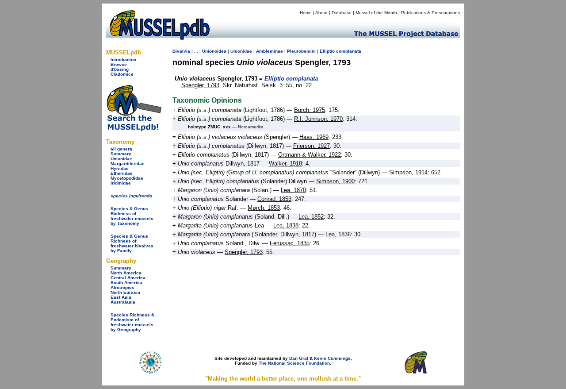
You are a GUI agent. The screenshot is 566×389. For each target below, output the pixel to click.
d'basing (120, 69)
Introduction (123, 59)
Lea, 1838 (285, 225)
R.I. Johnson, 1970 (318, 119)
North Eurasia (125, 292)
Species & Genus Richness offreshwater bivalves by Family (132, 243)
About (321, 12)
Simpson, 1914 (408, 172)
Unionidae (121, 158)
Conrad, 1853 (274, 199)
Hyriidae (120, 168)
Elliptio (327, 51)
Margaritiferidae (128, 163)
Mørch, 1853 (264, 207)
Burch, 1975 (309, 110)
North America (126, 272)
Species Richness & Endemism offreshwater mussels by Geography (132, 322)
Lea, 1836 (338, 234)
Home (306, 12)
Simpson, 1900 (335, 181)
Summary (121, 153)
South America (126, 282)
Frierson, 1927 (311, 146)
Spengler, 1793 (200, 85)
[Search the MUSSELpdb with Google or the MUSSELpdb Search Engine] (133, 129)
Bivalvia (181, 51)
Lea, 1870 (293, 190)
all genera (121, 148)
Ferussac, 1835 (290, 243)
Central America (128, 277)
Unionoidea (214, 51)
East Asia (121, 297)
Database (342, 12)
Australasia (123, 302)
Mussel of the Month (376, 12)
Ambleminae (269, 51)
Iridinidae (121, 183)
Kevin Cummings (332, 358)
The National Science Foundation (294, 363)
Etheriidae (122, 173)
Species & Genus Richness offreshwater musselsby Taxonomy (132, 216)
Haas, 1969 (314, 137)
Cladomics (122, 74)
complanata (348, 51)
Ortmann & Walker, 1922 (309, 154)
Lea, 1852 (311, 216)
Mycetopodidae (127, 178)
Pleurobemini (301, 51)
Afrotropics (122, 287)
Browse (119, 64)
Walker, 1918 (285, 163)
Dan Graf (298, 358)
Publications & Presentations (430, 12)
